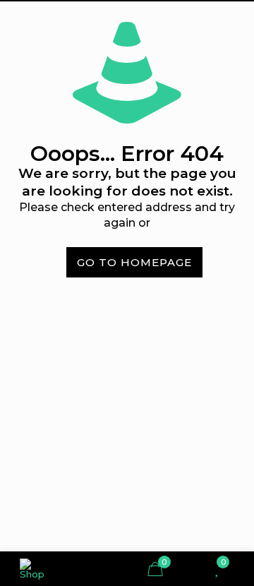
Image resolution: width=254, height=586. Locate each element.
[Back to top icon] (227, 453)
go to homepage (134, 262)
